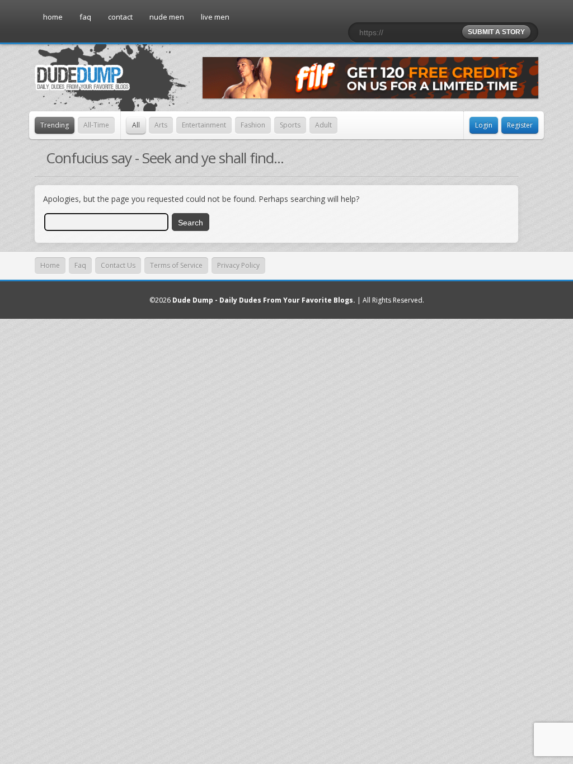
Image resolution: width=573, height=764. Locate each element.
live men (215, 17)
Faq (80, 265)
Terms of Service (176, 265)
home (53, 17)
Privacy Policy (238, 265)
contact (120, 17)
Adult (323, 125)
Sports (290, 125)
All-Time (96, 125)
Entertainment (204, 125)
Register (520, 125)
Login (483, 125)
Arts (160, 125)
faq (85, 17)
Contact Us (118, 265)
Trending (54, 125)
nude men (166, 17)
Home (50, 265)
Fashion (253, 125)
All (136, 125)
